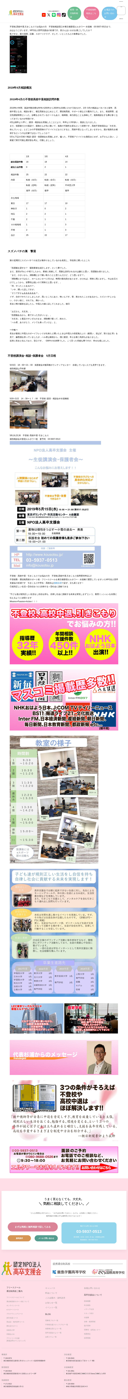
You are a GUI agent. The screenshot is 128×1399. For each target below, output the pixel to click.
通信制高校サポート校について (17, 1301)
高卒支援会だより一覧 (53, 1333)
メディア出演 (89, 1309)
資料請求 (19, 1238)
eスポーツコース (12, 1310)
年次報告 (87, 1305)
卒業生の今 (10, 1334)
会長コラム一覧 (51, 1337)
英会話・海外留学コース (15, 1322)
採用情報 (87, 1338)
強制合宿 (58, 583)
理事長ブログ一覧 (51, 1320)
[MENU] (121, 10)
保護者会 (87, 1334)
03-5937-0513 (89, 1231)
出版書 (86, 1317)
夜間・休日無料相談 (74, 13)
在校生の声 (10, 1330)
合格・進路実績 (89, 1322)
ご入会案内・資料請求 (55, 1298)
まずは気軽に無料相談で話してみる (33, 1227)
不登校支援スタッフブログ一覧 (56, 1325)
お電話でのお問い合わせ (109, 13)
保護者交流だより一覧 (53, 1329)
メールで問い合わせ (46, 1238)
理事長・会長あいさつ (92, 1330)
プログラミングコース (14, 1314)
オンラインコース (13, 1305)
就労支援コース (12, 1318)
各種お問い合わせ (92, 1288)
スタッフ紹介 (89, 1313)
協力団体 (87, 1326)
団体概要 (87, 1301)
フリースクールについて (15, 1297)
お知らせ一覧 (51, 1303)
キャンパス (50, 1288)
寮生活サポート (12, 1326)
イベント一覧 (51, 1307)
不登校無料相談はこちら (91, 13)
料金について (51, 1293)
